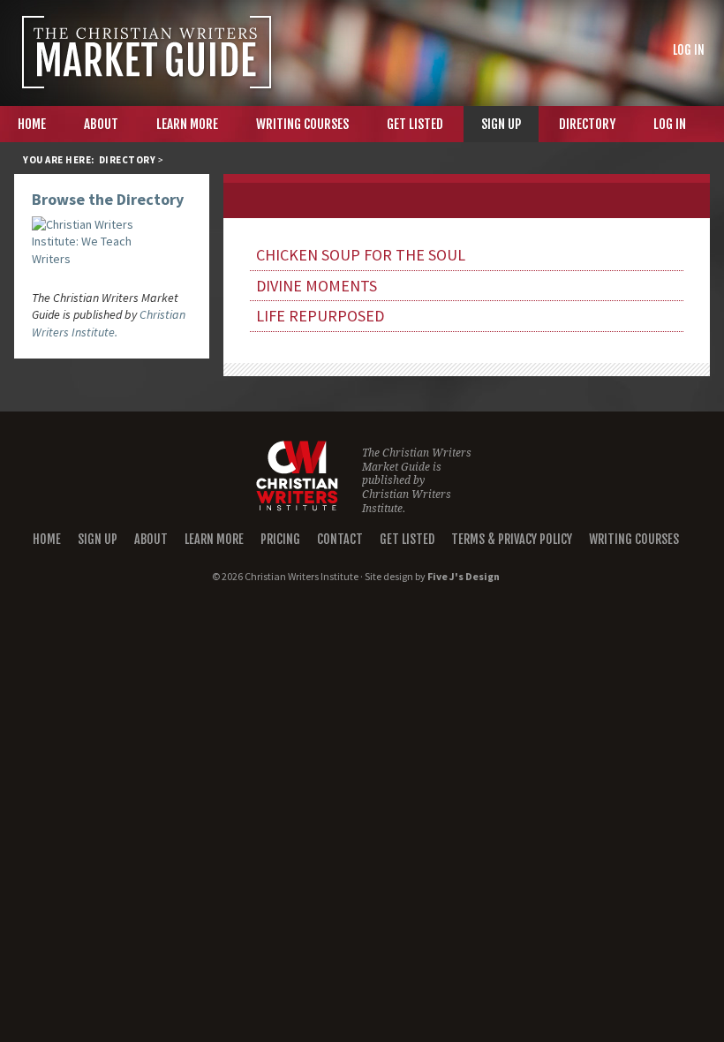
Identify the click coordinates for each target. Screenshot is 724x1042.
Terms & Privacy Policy (511, 539)
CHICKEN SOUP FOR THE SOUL (360, 255)
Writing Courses (634, 539)
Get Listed (407, 539)
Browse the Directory (108, 199)
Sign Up (97, 539)
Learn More (214, 539)
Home (47, 539)
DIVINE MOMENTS (316, 286)
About (151, 539)
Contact (340, 539)
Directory (127, 160)
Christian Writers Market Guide (146, 52)
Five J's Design (463, 576)
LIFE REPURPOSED (320, 316)
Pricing (280, 539)
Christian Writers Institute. (108, 323)
